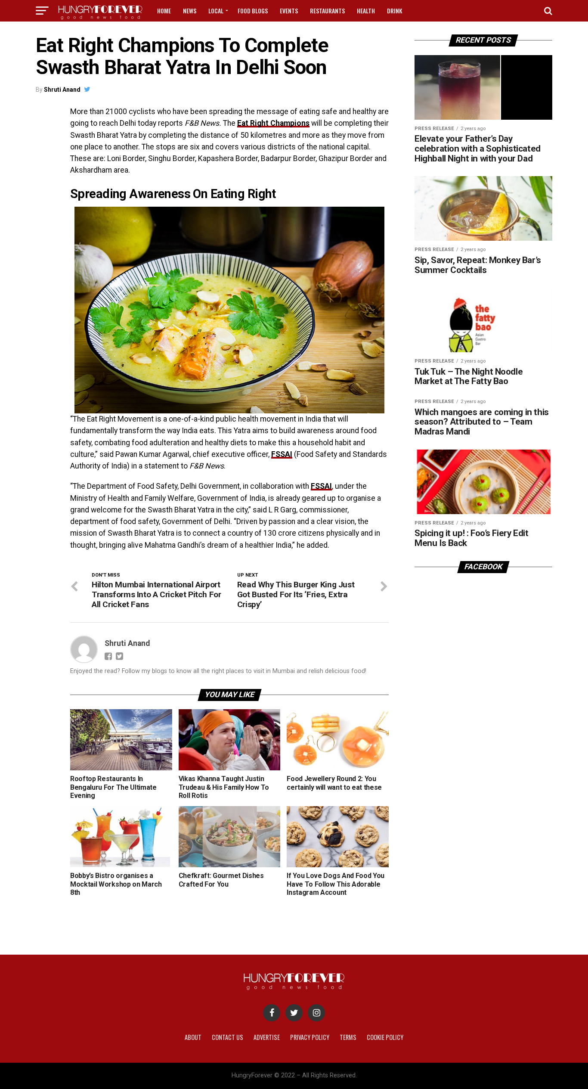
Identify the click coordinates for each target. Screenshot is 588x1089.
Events (289, 10)
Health (366, 10)
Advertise (267, 1037)
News (189, 10)
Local (215, 10)
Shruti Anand (62, 89)
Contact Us (227, 1037)
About (193, 1037)
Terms (348, 1037)
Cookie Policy (385, 1037)
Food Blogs (253, 10)
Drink (394, 10)
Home (164, 10)
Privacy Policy (309, 1037)
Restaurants (327, 10)
